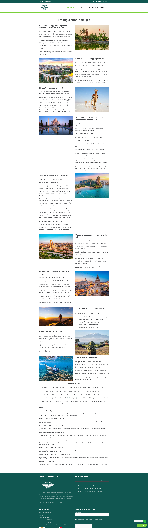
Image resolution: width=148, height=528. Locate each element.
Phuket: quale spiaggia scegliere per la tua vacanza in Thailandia (90, 485)
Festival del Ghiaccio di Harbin (73, 397)
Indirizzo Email (78, 512)
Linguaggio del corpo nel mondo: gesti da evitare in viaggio (89, 480)
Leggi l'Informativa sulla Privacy (82, 522)
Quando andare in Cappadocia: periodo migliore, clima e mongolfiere (91, 482)
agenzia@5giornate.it (48, 1)
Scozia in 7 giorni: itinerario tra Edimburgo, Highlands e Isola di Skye (91, 488)
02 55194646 (46, 517)
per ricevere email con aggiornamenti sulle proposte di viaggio (89, 519)
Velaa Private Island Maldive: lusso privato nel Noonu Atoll (89, 491)
